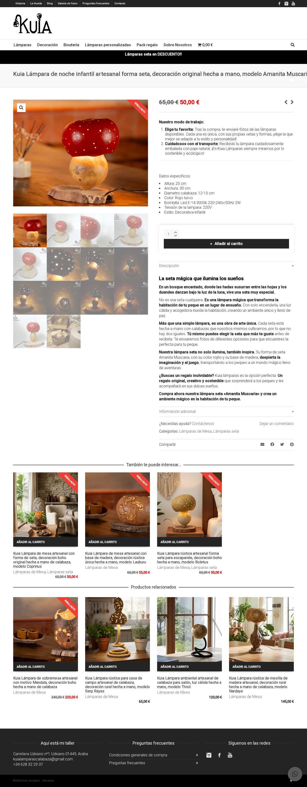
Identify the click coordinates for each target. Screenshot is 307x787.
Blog (50, 3)
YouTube (293, 3)
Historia (20, 3)
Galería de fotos (67, 3)
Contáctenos (203, 423)
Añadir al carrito (229, 243)
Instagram (286, 3)
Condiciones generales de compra (138, 755)
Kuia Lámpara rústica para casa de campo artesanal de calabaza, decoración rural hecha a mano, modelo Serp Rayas (117, 684)
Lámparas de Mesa (195, 431)
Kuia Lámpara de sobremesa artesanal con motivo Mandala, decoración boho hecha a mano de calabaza (45, 682)
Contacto (119, 3)
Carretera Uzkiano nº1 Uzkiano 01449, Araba (50, 754)
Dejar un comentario (277, 423)
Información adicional (177, 411)
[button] (21, 107)
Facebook (279, 3)
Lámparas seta (226, 431)
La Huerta (36, 3)
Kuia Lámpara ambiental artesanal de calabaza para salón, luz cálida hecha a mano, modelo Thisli (189, 682)
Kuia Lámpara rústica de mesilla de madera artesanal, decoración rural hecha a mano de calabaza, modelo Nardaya (258, 684)
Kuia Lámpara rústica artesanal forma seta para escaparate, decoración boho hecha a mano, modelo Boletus (189, 557)
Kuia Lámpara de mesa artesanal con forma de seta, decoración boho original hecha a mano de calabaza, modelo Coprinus (44, 560)
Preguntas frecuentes (96, 3)
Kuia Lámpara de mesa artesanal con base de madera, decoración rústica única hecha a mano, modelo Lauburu (116, 557)
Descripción (169, 265)
